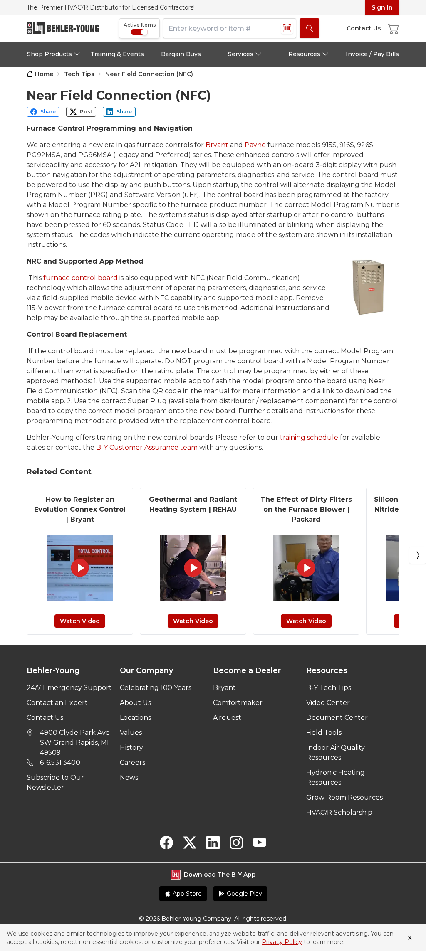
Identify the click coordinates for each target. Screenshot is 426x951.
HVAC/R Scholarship (339, 812)
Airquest (227, 718)
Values (131, 733)
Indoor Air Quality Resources (335, 752)
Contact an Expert (57, 703)
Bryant (224, 688)
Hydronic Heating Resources (335, 777)
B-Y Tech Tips (328, 688)
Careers (132, 762)
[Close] (409, 937)
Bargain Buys (181, 54)
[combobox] (229, 28)
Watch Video (80, 621)
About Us (135, 703)
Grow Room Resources (344, 797)
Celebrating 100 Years (155, 688)
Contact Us (45, 718)
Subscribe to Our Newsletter (55, 782)
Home (44, 74)
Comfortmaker (238, 703)
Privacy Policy (282, 942)
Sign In (382, 7)
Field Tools (324, 733)
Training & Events (117, 54)
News (129, 777)
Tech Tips (79, 74)
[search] (310, 28)
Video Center (328, 703)
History (131, 747)
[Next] (417, 555)
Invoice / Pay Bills (372, 54)
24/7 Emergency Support (69, 688)
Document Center (337, 718)
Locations (135, 718)
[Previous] (8, 555)
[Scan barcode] (287, 28)
